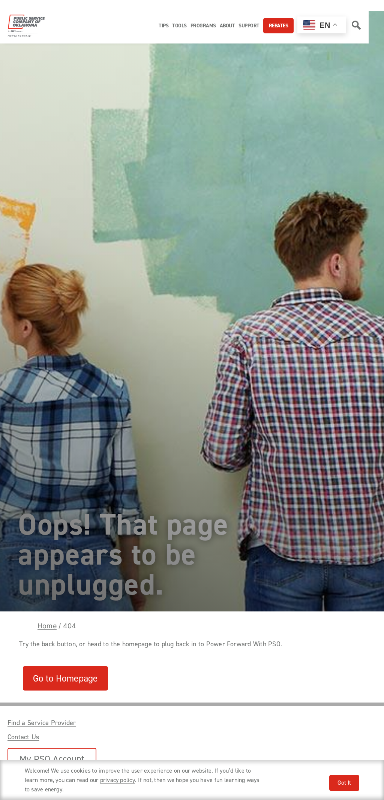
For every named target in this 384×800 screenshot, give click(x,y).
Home (47, 626)
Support (249, 25)
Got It (344, 783)
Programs (203, 25)
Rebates (278, 25)
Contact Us (23, 737)
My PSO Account (52, 759)
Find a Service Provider (42, 722)
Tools (179, 25)
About (227, 25)
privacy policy (117, 780)
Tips (163, 25)
